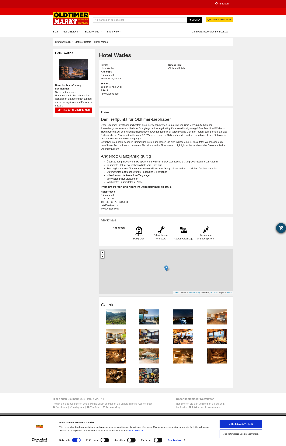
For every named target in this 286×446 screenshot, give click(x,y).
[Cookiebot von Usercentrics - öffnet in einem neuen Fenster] (40, 440)
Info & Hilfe (113, 31)
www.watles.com (110, 208)
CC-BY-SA (214, 292)
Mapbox (229, 292)
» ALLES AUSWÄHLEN (241, 424)
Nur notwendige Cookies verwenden (240, 434)
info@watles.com (110, 93)
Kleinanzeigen (71, 31)
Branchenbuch (93, 31)
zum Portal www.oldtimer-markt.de (210, 31)
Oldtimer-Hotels (82, 42)
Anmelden (223, 3)
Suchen (195, 20)
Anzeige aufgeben (220, 19)
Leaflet (176, 292)
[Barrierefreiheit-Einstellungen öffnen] (281, 228)
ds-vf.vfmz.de (136, 430)
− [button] (102, 256)
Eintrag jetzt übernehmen (74, 110)
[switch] (105, 440)
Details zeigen (174, 440)
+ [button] (102, 252)
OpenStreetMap (194, 292)
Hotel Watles (64, 52)
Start (55, 31)
